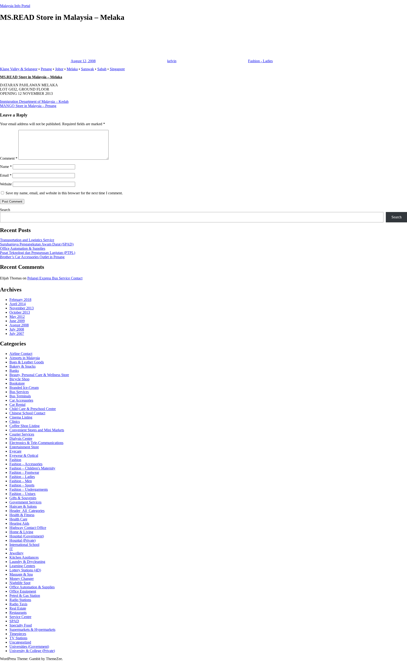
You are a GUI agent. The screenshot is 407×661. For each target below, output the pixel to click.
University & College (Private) (32, 651)
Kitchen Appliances (24, 557)
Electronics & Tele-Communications (36, 443)
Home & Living (21, 532)
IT (11, 549)
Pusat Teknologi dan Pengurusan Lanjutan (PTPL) (37, 253)
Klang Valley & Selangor (18, 69)
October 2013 (19, 312)
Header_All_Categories (27, 511)
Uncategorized (20, 642)
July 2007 (16, 334)
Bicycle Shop (19, 379)
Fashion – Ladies (22, 477)
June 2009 (17, 321)
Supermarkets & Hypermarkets (32, 630)
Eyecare (15, 451)
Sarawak (87, 69)
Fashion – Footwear (24, 472)
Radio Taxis (18, 604)
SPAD (14, 621)
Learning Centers (22, 566)
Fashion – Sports (21, 485)
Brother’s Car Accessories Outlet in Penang (32, 257)
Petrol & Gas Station (24, 596)
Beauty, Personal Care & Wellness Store (39, 375)
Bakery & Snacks (22, 366)
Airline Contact (20, 354)
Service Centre (20, 617)
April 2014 (17, 304)
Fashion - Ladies (260, 61)
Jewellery (16, 553)
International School (24, 545)
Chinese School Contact (27, 413)
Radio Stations (20, 600)
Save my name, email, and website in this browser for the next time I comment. (64, 193)
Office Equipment (22, 591)
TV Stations (18, 638)
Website (6, 184)
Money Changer (21, 579)
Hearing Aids (19, 523)
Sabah (101, 69)
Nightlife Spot (19, 583)
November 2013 (21, 308)
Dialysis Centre (20, 439)
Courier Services (21, 434)
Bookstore (17, 383)
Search (5, 210)
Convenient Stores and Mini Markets (36, 430)
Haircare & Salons (23, 506)
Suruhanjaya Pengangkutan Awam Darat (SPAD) (36, 244)
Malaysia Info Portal (15, 6)
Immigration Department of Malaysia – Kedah (34, 102)
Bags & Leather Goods (26, 362)
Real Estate (17, 608)
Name (6, 167)
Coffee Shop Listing (24, 426)
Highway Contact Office (27, 528)
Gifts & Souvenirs (22, 498)
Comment (8, 158)
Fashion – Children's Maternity (32, 468)
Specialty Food (20, 625)
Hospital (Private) (22, 540)
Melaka (72, 69)
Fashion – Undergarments (28, 489)
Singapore (117, 69)
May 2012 (17, 317)
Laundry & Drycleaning (27, 562)
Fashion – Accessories (25, 464)
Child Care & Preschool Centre (32, 409)
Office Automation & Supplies (22, 248)
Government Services (25, 502)
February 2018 (20, 300)
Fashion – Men (20, 481)
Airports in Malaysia (24, 358)
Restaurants (18, 613)
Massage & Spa (21, 574)
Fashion (15, 460)
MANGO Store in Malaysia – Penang (28, 106)
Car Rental (17, 405)
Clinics (14, 422)
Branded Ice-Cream (24, 388)
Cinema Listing (20, 417)
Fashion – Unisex (22, 494)
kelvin (171, 61)
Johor (59, 69)
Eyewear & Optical (23, 455)
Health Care (18, 519)
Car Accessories (21, 400)
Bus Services (19, 392)
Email (6, 175)
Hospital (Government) (26, 536)
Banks (14, 371)
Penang (46, 69)
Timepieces (17, 634)
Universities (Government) (29, 646)
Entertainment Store (24, 447)
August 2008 (19, 325)
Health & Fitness (21, 515)
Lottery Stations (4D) (25, 570)
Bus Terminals (20, 396)
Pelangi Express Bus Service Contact (54, 278)
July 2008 (16, 329)
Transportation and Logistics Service (27, 240)
